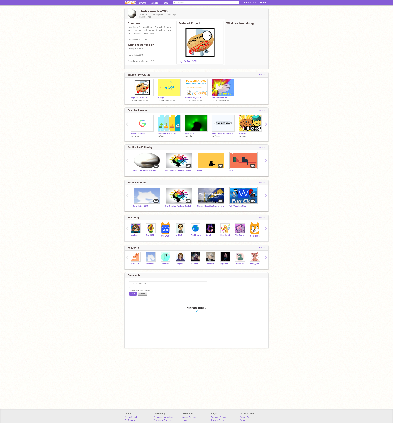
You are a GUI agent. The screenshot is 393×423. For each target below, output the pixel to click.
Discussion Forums (162, 420)
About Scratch (131, 417)
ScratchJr (244, 420)
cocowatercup (151, 263)
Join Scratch (249, 2)
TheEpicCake (240, 235)
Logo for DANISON (187, 61)
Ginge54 (179, 263)
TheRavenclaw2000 (140, 100)
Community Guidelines (164, 417)
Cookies (242, 133)
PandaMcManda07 (166, 263)
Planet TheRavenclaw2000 (144, 170)
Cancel (142, 293)
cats (231, 170)
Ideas (166, 2)
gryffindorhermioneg (225, 263)
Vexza (162, 136)
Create (142, 2)
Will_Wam (165, 236)
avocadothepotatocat (211, 263)
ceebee (134, 235)
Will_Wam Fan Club (237, 206)
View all (262, 74)
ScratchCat (255, 236)
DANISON (150, 235)
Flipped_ (217, 136)
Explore (154, 2)
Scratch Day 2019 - (141, 206)
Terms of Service (218, 417)
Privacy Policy (217, 420)
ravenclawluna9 (196, 263)
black (199, 170)
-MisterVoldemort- (240, 263)
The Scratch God (219, 97)
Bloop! (161, 97)
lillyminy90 (225, 235)
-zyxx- (243, 136)
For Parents (130, 420)
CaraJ (208, 235)
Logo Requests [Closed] (222, 133)
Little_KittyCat (255, 263)
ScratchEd (244, 417)
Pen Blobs (189, 133)
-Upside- (136, 136)
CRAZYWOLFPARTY (136, 263)
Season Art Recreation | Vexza (169, 133)
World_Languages (196, 235)
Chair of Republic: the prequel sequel (211, 206)
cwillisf (189, 136)
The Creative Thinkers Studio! (178, 170)
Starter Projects (189, 417)
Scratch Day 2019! (193, 97)
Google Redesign (138, 133)
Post (133, 293)
